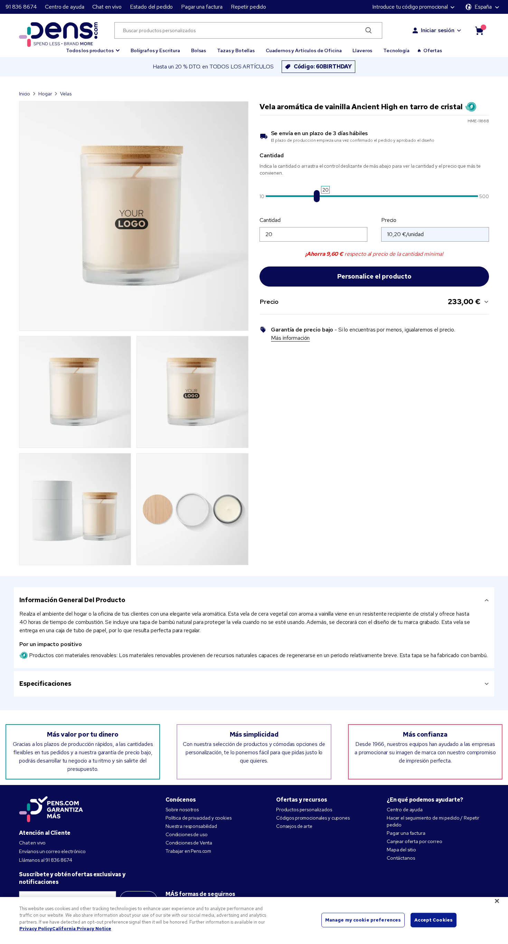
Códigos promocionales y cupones (313, 818)
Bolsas (198, 50)
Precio (388, 220)
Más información (290, 338)
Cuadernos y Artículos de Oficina (304, 50)
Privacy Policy (35, 929)
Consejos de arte (294, 826)
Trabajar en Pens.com (188, 851)
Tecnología (396, 50)
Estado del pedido (151, 6)
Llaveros (362, 50)
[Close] (497, 900)
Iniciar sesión (437, 30)
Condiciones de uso (186, 834)
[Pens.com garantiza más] (51, 808)
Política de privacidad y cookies (199, 818)
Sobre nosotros (182, 809)
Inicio (24, 94)
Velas (65, 94)
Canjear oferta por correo (414, 841)
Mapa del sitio (401, 850)
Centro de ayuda (64, 6)
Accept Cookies (433, 920)
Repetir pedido (248, 6)
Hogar (45, 94)
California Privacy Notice (81, 929)
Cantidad (270, 220)
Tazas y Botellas (236, 50)
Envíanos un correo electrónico (52, 851)
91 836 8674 (21, 6)
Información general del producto (72, 600)
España (483, 6)
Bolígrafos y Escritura (155, 50)
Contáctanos (401, 858)
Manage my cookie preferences (363, 920)
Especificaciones (45, 684)
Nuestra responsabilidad (191, 826)
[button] (92, 47)
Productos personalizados (304, 809)
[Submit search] (368, 30)
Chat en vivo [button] (106, 6)
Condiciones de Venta (189, 843)
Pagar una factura (202, 6)
